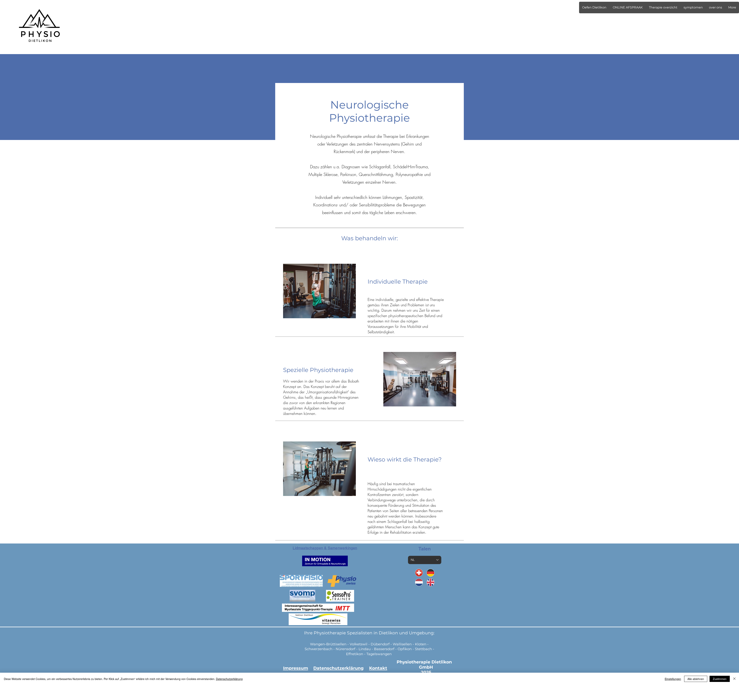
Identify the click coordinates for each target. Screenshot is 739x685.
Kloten (420, 644)
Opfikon (405, 649)
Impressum (295, 668)
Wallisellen (402, 644)
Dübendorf (380, 644)
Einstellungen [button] (673, 679)
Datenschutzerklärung (229, 679)
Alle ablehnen (695, 679)
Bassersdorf (384, 649)
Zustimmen (719, 679)
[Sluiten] (734, 679)
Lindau (365, 649)
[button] (594, 7)
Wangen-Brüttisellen (328, 644)
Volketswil (358, 644)
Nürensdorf (346, 649)
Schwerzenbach (318, 649)
